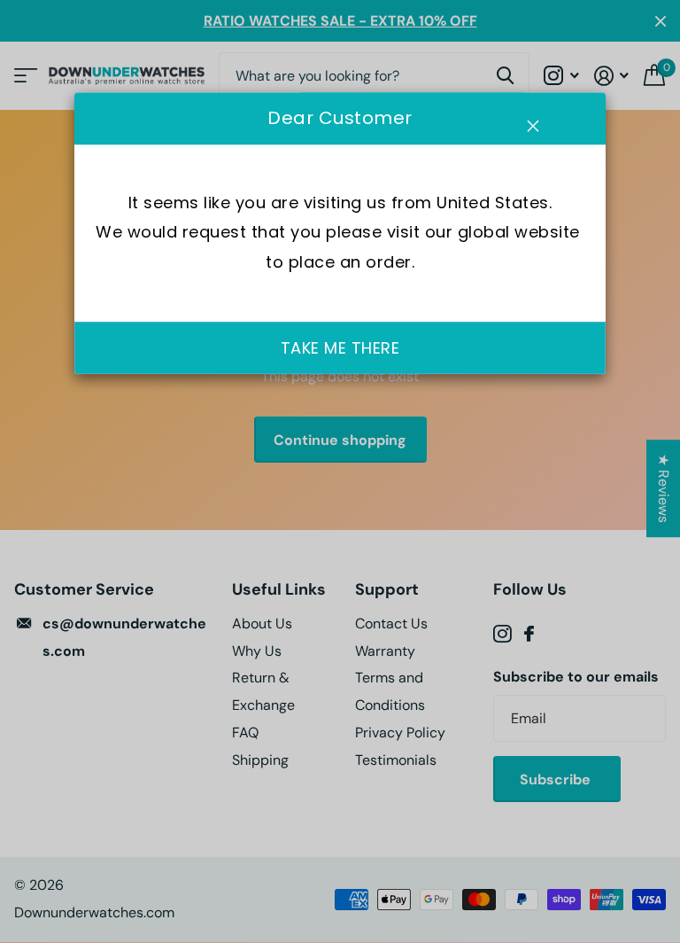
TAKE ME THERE (340, 348)
